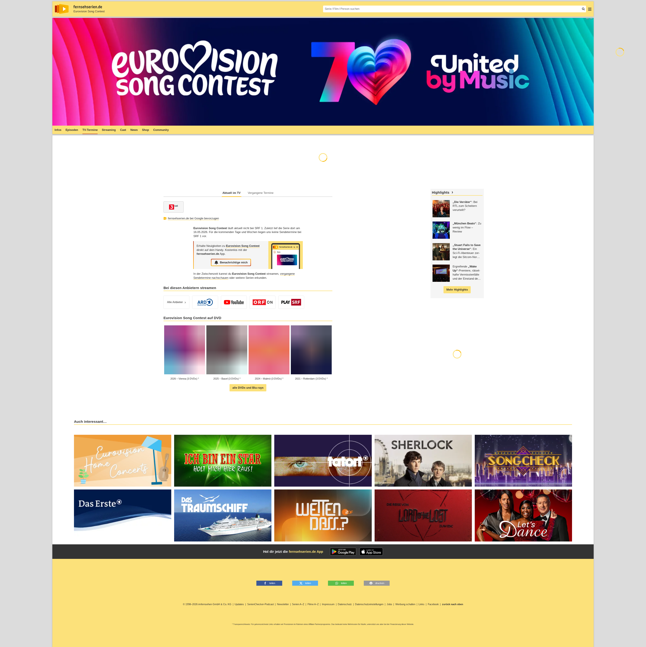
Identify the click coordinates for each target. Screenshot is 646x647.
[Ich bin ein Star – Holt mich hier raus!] (222, 461)
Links (421, 604)
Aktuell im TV (231, 193)
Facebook (433, 604)
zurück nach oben (452, 604)
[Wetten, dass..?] (323, 515)
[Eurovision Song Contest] (285, 255)
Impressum (328, 604)
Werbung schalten (405, 604)
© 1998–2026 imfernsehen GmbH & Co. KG (207, 604)
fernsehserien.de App (306, 551)
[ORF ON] (262, 302)
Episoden (72, 130)
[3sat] (173, 207)
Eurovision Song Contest (89, 11)
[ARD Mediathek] (205, 302)
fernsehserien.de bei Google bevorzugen (193, 218)
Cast (123, 130)
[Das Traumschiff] (222, 515)
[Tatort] (323, 461)
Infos (58, 130)
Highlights (440, 192)
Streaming (109, 130)
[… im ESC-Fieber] (423, 515)
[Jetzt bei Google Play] (343, 551)
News (134, 130)
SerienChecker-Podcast (260, 604)
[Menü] (589, 8)
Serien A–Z (298, 604)
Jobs (389, 604)
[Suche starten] (583, 9)
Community (161, 130)
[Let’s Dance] (523, 515)
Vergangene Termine (260, 193)
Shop (145, 130)
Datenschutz (345, 604)
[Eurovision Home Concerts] (122, 461)
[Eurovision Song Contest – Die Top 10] (122, 515)
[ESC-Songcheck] (523, 461)
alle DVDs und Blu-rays (247, 387)
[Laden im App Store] (371, 551)
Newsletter (283, 604)
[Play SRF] (291, 302)
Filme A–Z (313, 604)
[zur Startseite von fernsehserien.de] (62, 9)
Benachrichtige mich (234, 262)
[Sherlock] (423, 461)
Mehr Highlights (457, 289)
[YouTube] (234, 302)
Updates (239, 604)
